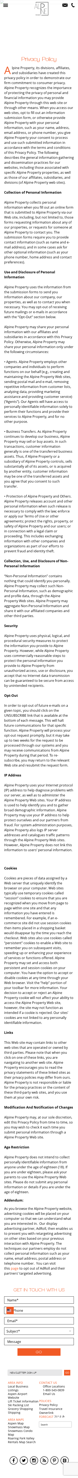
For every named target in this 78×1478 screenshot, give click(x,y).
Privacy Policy (48, 1405)
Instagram (34, 1460)
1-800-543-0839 (53, 1390)
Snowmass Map (19, 1427)
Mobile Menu (5, 5)
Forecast (50, 1417)
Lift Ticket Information (23, 1401)
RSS (44, 1460)
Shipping (14, 1412)
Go (39, 1352)
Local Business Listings (18, 1388)
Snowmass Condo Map (20, 1432)
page (15, 1268)
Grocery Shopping (20, 1409)
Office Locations (54, 1386)
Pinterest (54, 1460)
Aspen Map (16, 1423)
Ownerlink (46, 1413)
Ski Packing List (18, 1405)
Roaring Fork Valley (21, 1438)
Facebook (14, 1460)
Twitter (24, 1460)
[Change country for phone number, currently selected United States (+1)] (10, 1310)
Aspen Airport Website (17, 1396)
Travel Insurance (50, 1409)
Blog (65, 1460)
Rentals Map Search (22, 1442)
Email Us (49, 1394)
